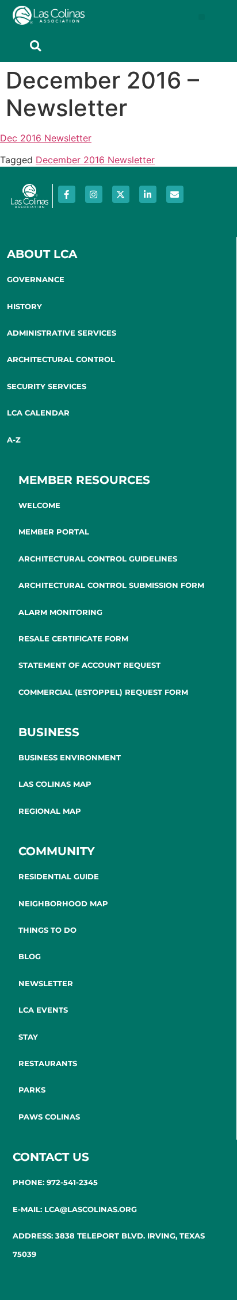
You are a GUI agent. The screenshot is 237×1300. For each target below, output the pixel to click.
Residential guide (58, 876)
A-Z (14, 439)
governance (35, 279)
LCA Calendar (38, 412)
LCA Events (43, 1009)
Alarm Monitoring (60, 612)
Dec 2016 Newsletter (45, 138)
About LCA (42, 254)
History (24, 306)
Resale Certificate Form (73, 638)
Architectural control (61, 359)
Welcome (39, 505)
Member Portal (53, 531)
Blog (29, 956)
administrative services (61, 332)
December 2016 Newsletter (95, 160)
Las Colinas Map (54, 784)
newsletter (45, 983)
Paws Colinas (49, 1116)
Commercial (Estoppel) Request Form (103, 692)
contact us (51, 1157)
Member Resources (84, 480)
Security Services (46, 386)
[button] (201, 17)
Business (48, 732)
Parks (31, 1089)
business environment (69, 757)
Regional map (49, 811)
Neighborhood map (63, 903)
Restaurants (47, 1063)
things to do (47, 929)
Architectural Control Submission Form (111, 585)
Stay (28, 1036)
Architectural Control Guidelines (97, 558)
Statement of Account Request (89, 665)
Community (56, 851)
